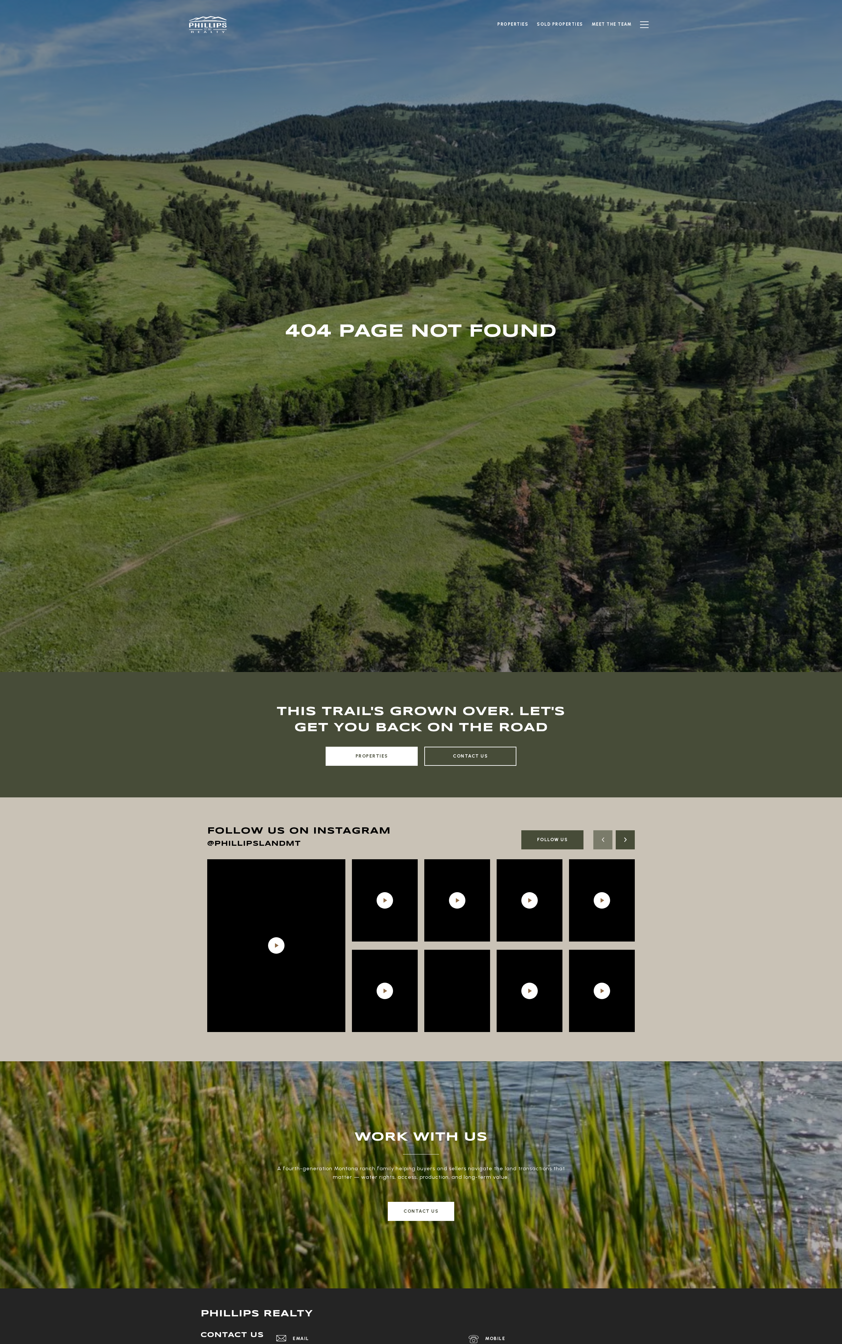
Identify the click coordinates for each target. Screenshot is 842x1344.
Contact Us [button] (421, 1211)
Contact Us (470, 756)
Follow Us (552, 839)
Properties (372, 756)
